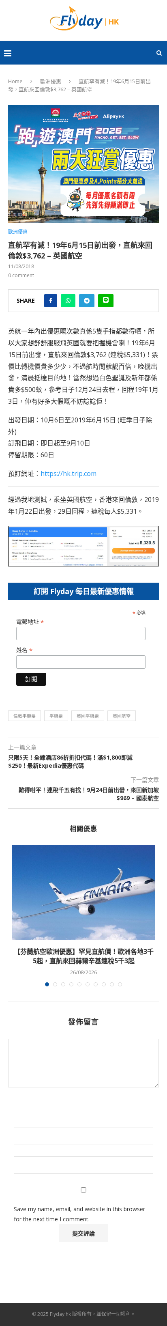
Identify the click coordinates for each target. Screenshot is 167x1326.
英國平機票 (88, 716)
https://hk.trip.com (68, 473)
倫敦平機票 (24, 716)
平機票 (56, 716)
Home (15, 81)
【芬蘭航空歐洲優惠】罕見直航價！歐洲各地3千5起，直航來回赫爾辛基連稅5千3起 (84, 956)
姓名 (24, 650)
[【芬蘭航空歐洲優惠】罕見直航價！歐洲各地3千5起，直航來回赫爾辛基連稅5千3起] (83, 893)
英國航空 (122, 716)
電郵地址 (30, 622)
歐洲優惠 (50, 81)
